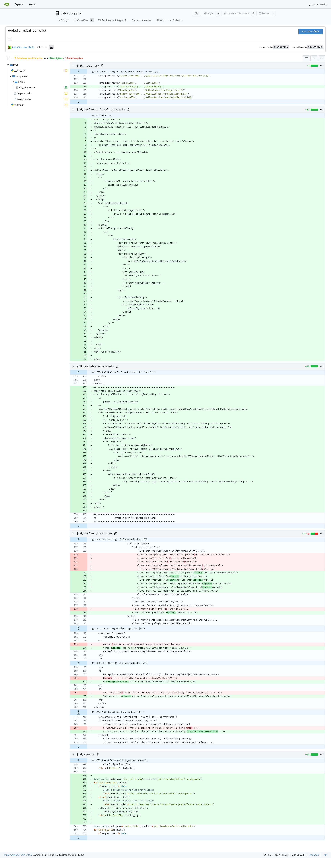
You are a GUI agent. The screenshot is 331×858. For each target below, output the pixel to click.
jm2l (79, 13)
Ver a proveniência (310, 31)
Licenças (314, 854)
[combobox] (306, 58)
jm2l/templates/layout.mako (95, 533)
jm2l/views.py (86, 754)
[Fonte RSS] (196, 13)
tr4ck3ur (67, 13)
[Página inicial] (6, 4)
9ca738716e (281, 47)
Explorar (19, 4)
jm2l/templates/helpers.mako (95, 366)
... (10, 39)
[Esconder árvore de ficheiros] (7, 58)
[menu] (321, 58)
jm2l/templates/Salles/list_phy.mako (101, 109)
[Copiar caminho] (101, 65)
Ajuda (32, 4)
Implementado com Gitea (17, 854)
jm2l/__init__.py (88, 65)
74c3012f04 (315, 47)
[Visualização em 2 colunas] (314, 58)
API (326, 854)
